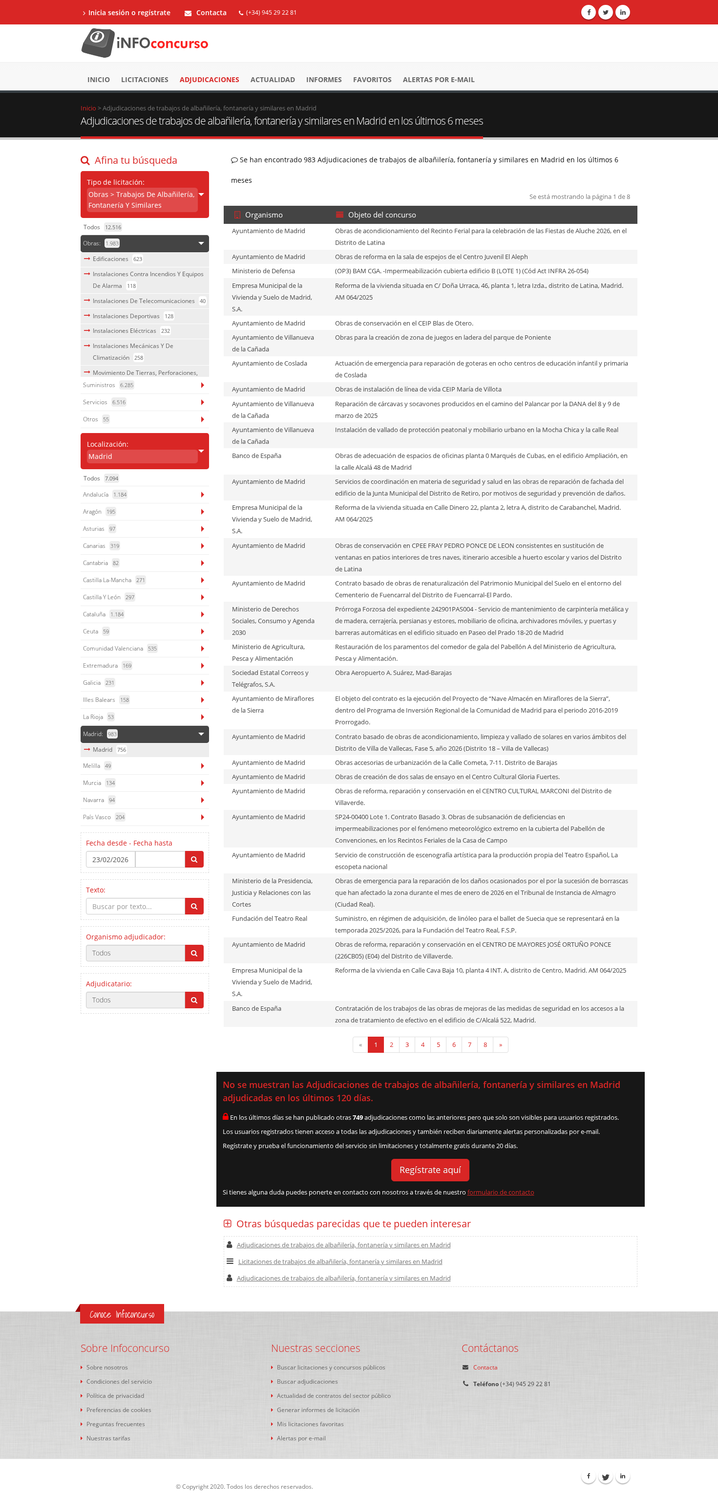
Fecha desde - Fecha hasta (129, 843)
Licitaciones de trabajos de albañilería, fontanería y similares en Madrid (340, 1261)
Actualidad (273, 79)
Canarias (101, 546)
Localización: (107, 450)
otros (96, 419)
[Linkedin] (622, 12)
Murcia (99, 783)
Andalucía (105, 494)
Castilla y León (108, 597)
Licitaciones (145, 79)
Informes (324, 79)
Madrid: (100, 734)
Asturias (99, 528)
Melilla (97, 765)
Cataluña (103, 614)
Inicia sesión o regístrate (129, 12)
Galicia (98, 682)
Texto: (96, 889)
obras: (101, 243)
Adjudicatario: (109, 983)
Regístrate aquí (430, 1169)
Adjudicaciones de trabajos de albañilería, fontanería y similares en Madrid (344, 1244)
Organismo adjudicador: (126, 936)
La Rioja (98, 717)
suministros (108, 385)
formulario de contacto (500, 1192)
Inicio (98, 79)
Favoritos (372, 79)
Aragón (99, 511)
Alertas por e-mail (439, 79)
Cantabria (101, 563)
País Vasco (104, 817)
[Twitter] (605, 12)
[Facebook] (588, 12)
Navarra (99, 800)
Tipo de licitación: (140, 193)
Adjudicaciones (209, 79)
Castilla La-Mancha (114, 580)
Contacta (210, 12)
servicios (104, 402)
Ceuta (96, 631)
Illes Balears (106, 700)
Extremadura (107, 665)
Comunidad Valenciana (120, 648)
